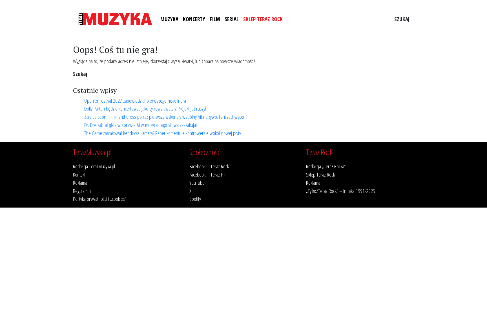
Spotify (195, 198)
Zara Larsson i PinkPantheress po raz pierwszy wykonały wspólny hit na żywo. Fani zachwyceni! (165, 116)
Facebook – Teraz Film (208, 174)
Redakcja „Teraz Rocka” (326, 166)
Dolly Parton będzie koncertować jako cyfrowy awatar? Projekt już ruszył (145, 108)
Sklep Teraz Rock (263, 19)
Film (215, 19)
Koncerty (194, 19)
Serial (232, 19)
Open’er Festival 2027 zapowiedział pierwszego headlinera (135, 100)
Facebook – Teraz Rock (209, 166)
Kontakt (79, 174)
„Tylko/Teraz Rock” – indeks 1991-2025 (340, 191)
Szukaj (401, 19)
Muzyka (169, 19)
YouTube (197, 182)
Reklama (80, 182)
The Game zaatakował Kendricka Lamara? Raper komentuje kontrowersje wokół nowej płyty (162, 133)
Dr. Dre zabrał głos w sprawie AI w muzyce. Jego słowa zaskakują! (140, 125)
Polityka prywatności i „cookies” (100, 198)
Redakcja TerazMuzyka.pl (94, 166)
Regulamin (82, 191)
